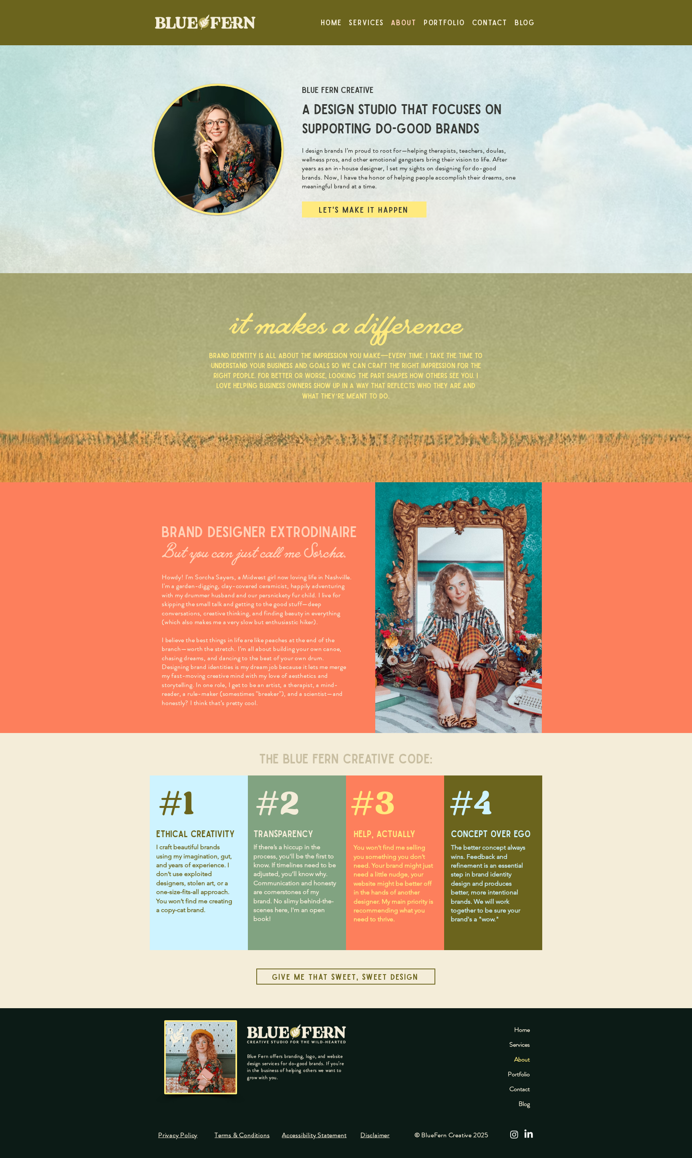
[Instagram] (514, 1134)
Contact (519, 1089)
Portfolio (519, 1074)
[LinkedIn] (528, 1134)
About (522, 1059)
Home (522, 1029)
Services (519, 1044)
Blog (524, 1103)
